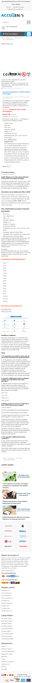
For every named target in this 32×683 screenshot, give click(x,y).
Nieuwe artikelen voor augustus (15, 9)
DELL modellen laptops (21, 181)
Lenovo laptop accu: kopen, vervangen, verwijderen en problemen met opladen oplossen (15, 485)
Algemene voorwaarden (7, 661)
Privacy (3, 659)
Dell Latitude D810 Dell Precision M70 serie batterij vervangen (14, 343)
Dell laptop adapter (6, 623)
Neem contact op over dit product (12, 88)
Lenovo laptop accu (6, 593)
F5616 (4, 288)
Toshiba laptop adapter (7, 638)
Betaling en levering (6, 649)
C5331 (6, 137)
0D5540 (5, 276)
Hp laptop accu (5, 590)
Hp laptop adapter (6, 631)
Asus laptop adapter (6, 626)
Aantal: (5, 166)
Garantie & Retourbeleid (7, 651)
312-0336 (5, 301)
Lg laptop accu (5, 605)
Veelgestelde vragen (6, 654)
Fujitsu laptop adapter (7, 628)
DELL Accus (17, 37)
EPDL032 (14, 133)
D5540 (4, 281)
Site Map (3, 666)
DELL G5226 (12, 252)
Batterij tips (4, 656)
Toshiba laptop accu (6, 610)
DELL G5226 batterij (8, 39)
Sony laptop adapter (6, 636)
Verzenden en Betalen (18, 7)
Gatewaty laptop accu (7, 603)
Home (3, 37)
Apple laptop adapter (7, 621)
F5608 (4, 270)
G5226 (10, 137)
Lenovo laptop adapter (7, 633)
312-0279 (5, 298)
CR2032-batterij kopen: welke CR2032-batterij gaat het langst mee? (15, 502)
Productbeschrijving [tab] (8, 172)
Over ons (8, 7)
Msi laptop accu (5, 600)
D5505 (4, 286)
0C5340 (5, 273)
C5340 (4, 278)
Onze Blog (4, 669)
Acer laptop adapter (6, 618)
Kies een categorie (11, 34)
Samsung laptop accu (7, 598)
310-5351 (24, 135)
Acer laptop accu (5, 608)
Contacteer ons (5, 664)
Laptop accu (9, 37)
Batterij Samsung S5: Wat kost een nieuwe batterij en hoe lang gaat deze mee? (16, 518)
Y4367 (20, 135)
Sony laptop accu (6, 595)
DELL (9, 125)
